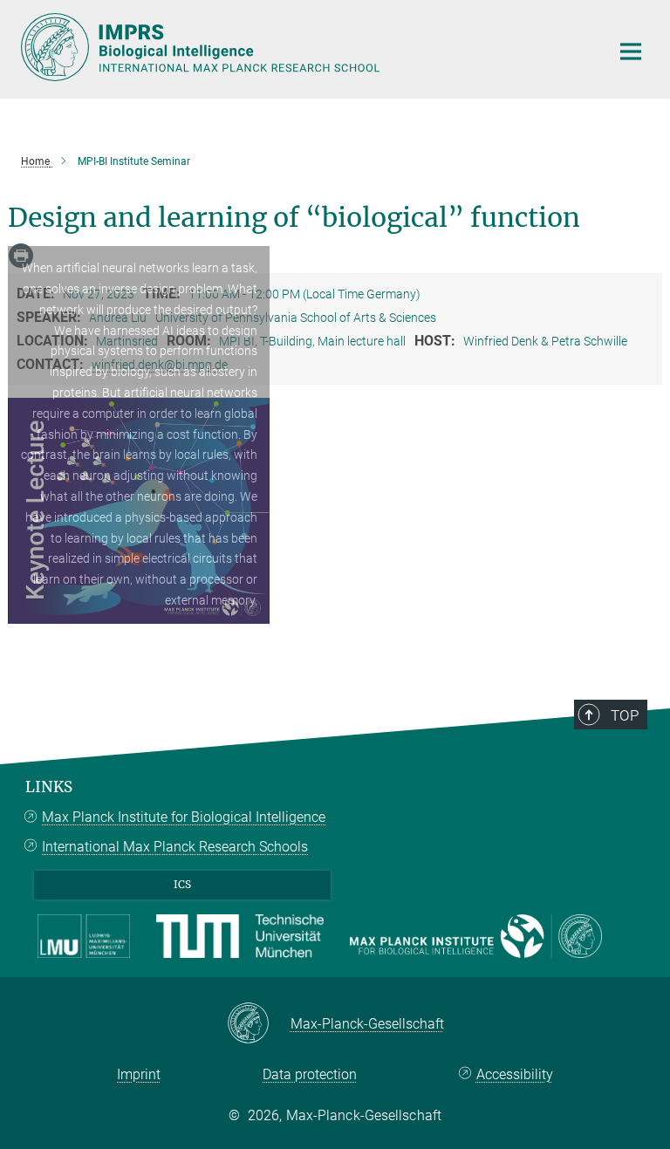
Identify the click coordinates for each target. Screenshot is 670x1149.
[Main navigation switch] (630, 51)
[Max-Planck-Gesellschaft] (259, 1024)
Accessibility (514, 1074)
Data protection (310, 1074)
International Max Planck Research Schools (175, 846)
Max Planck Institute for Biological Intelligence (183, 817)
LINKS (48, 787)
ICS (182, 884)
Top (625, 715)
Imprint (139, 1074)
